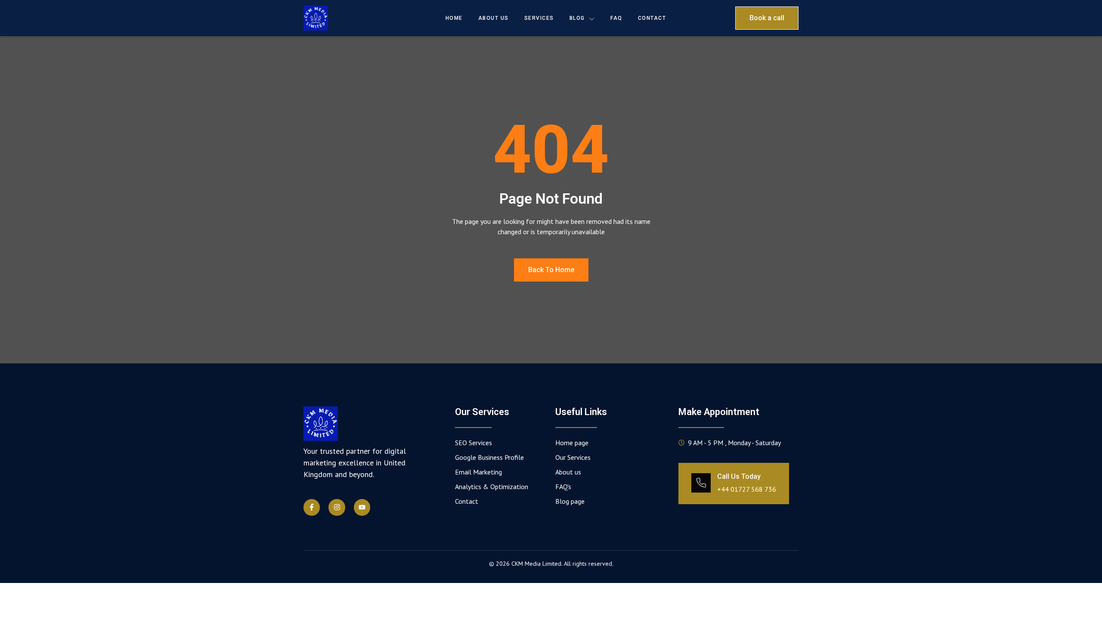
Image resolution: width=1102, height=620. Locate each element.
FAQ (616, 18)
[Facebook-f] (311, 507)
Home (454, 18)
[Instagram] (336, 507)
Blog (577, 18)
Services (539, 18)
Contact (652, 18)
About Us (493, 18)
